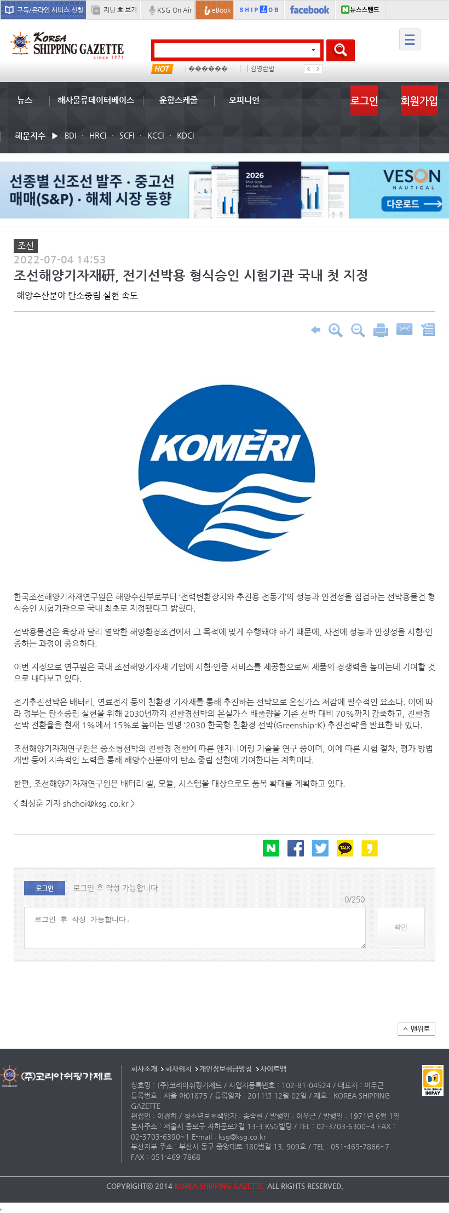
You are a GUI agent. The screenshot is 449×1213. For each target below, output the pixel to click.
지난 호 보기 (120, 10)
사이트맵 (273, 1068)
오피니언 (244, 100)
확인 (400, 927)
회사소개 (144, 1068)
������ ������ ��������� (211, 68)
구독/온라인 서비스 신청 (50, 10)
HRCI (97, 135)
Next (318, 69)
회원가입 (419, 100)
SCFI (126, 135)
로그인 (364, 100)
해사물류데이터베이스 (95, 100)
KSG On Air (174, 10)
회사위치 (178, 1068)
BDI (70, 135)
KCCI (155, 135)
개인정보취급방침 (225, 1068)
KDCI (185, 135)
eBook (221, 10)
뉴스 (24, 100)
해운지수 (30, 135)
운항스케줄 (178, 100)
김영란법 (262, 68)
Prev (309, 69)
